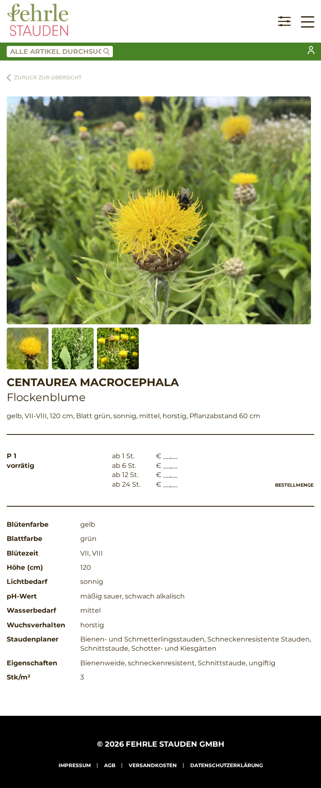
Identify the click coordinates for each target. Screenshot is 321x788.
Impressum (75, 765)
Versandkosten (153, 765)
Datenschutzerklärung (226, 765)
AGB (109, 765)
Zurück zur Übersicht (48, 77)
